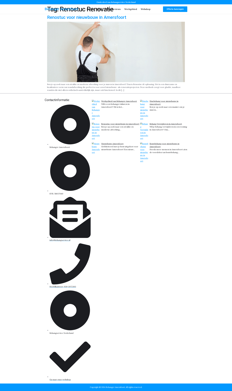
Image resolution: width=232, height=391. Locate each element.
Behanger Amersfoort (61, 9)
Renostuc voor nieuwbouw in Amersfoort (86, 17)
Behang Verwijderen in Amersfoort (166, 124)
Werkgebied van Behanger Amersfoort (119, 101)
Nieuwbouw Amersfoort (112, 143)
